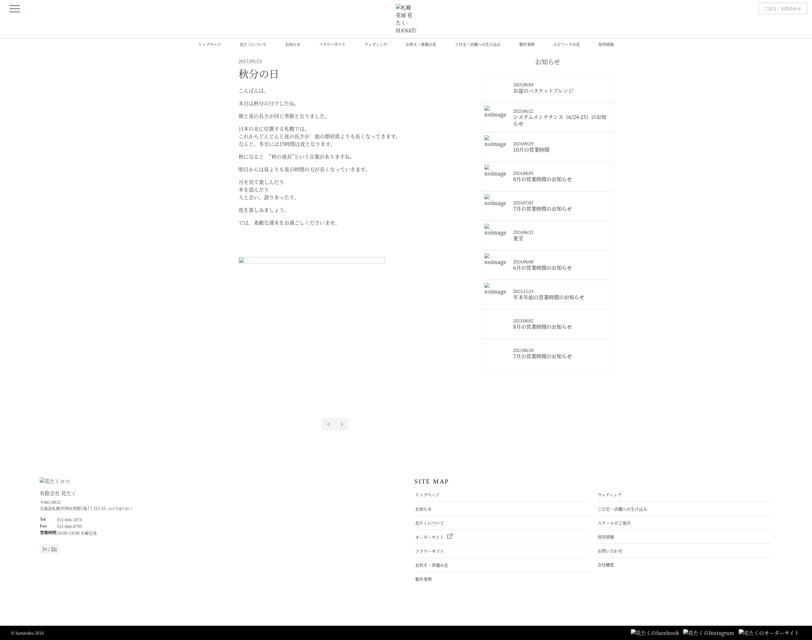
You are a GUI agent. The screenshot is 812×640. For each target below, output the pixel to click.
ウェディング (375, 44)
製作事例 (526, 44)
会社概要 (606, 565)
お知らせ (292, 44)
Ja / (50, 548)
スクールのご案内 (614, 523)
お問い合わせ (610, 551)
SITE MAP (431, 481)
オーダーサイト (430, 537)
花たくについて (253, 44)
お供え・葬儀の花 (421, 44)
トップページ (209, 44)
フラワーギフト (332, 44)
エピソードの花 (566, 44)
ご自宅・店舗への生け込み (478, 44)
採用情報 (606, 44)
